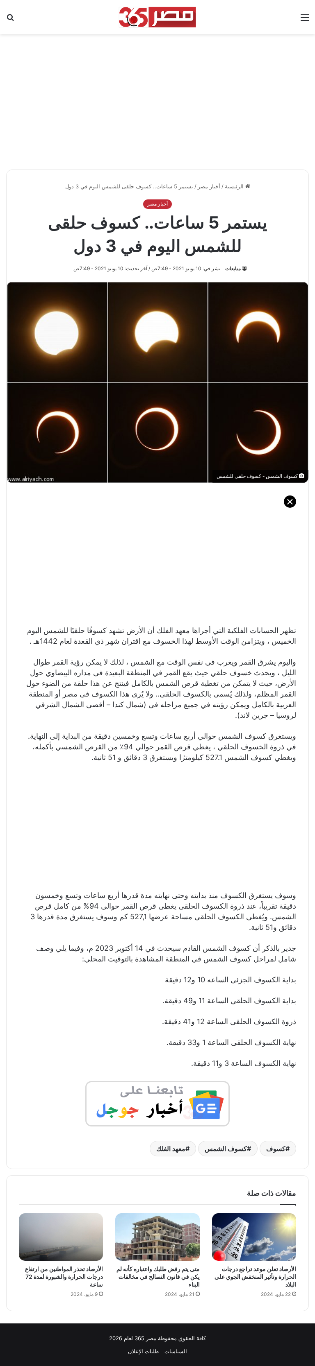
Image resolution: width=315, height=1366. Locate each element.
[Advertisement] (157, 97)
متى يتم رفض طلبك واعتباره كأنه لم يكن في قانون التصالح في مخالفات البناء (158, 1276)
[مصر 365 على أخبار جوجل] (157, 1103)
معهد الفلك (170, 1148)
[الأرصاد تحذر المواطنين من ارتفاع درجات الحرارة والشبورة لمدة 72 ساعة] (61, 1237)
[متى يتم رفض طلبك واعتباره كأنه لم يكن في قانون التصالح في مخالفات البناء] (157, 1237)
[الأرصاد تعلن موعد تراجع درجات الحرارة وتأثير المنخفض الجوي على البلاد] (254, 1237)
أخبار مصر (209, 186)
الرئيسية (235, 186)
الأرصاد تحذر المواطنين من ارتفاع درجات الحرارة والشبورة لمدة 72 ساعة (64, 1276)
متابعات (233, 268)
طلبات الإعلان (143, 1351)
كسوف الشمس (226, 1148)
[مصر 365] (157, 17)
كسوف (275, 1148)
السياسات (175, 1351)
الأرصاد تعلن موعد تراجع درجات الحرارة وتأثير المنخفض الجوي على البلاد (255, 1276)
